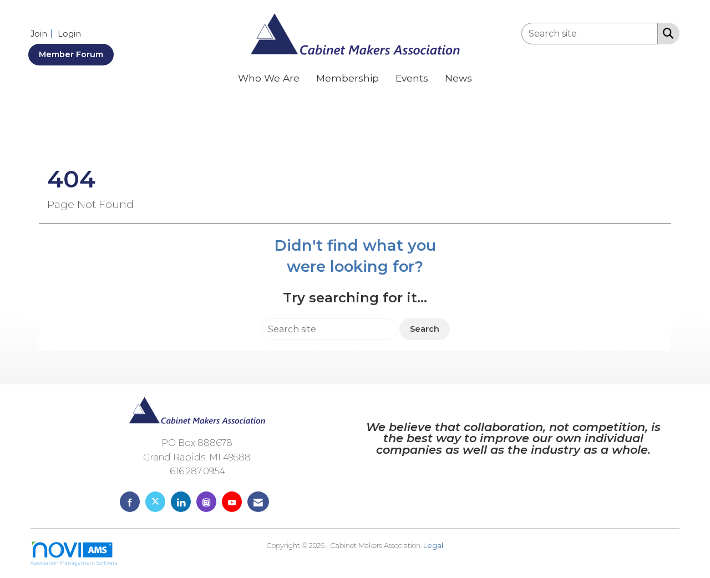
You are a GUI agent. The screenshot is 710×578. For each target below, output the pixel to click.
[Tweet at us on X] (155, 501)
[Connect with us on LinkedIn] (181, 501)
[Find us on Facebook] (130, 501)
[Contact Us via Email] (258, 501)
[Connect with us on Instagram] (206, 501)
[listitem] (43, 33)
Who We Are (269, 78)
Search (424, 329)
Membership (347, 78)
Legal (433, 545)
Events (411, 78)
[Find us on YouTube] (232, 501)
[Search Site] (666, 33)
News (458, 78)
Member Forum (71, 54)
